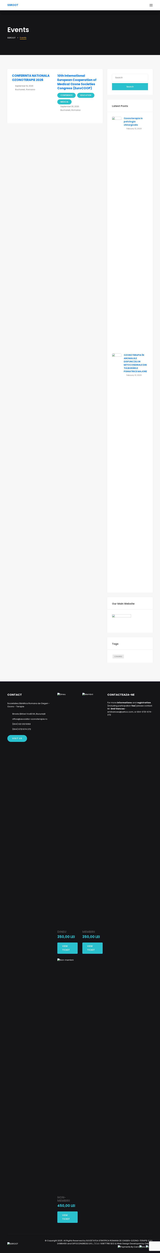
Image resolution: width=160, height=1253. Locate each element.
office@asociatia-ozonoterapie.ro (29, 719)
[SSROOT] (12, 1244)
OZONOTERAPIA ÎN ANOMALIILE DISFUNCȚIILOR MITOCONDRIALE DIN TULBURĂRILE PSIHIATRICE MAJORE (135, 363)
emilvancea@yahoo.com (120, 711)
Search (130, 86)
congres (118, 656)
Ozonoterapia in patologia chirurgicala (133, 121)
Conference (66, 95)
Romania (30, 89)
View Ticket (66, 948)
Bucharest (20, 89)
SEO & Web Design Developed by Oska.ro (131, 1243)
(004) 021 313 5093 (21, 724)
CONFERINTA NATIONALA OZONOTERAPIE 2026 (31, 78)
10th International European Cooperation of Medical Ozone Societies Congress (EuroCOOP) (76, 82)
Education (85, 95)
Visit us (17, 738)
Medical (64, 101)
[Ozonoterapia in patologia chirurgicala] (116, 233)
